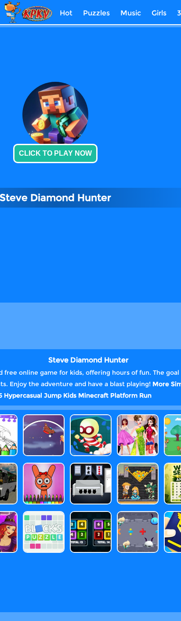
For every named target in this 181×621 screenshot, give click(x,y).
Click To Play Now (55, 153)
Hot (66, 13)
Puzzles (96, 13)
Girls (159, 13)
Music (130, 13)
